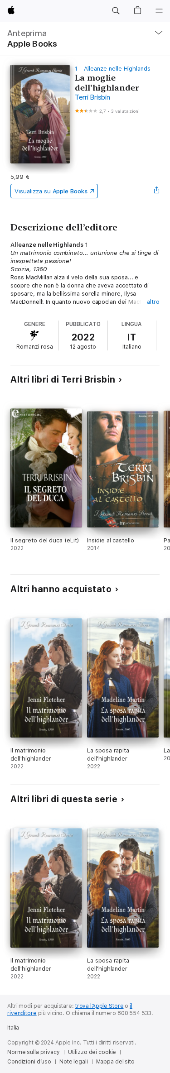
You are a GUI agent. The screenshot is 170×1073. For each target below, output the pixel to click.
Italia (13, 1028)
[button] (115, 11)
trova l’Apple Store (99, 1006)
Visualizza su (51, 191)
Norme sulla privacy (33, 1052)
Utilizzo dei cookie (92, 1052)
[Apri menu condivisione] (157, 191)
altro (153, 301)
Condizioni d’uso (29, 1062)
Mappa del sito (115, 1062)
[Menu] (159, 11)
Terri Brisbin (92, 97)
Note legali (73, 1062)
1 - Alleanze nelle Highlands (113, 68)
